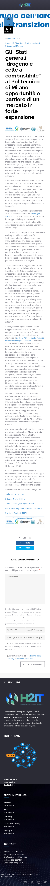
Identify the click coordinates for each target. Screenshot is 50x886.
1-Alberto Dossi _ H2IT (15, 494)
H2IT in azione (18, 43)
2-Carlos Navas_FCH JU (15, 499)
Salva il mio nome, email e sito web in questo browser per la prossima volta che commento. (23, 646)
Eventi (8, 43)
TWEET (24, 547)
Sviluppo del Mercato (14, 46)
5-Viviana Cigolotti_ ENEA (16, 513)
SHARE (24, 542)
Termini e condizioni (25, 658)
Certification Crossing (12, 823)
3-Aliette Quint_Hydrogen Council (19, 503)
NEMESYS (7, 802)
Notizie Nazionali (32, 43)
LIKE (27, 538)
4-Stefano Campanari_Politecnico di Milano (23, 508)
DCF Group (8, 816)
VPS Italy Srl (8, 830)
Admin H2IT (13, 38)
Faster (6, 809)
